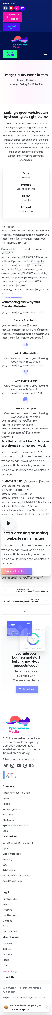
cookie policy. (23, 1009)
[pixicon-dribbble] (25, 765)
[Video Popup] (8, 523)
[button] (12, 17)
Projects (31, 80)
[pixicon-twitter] (6, 765)
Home (19, 80)
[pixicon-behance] (31, 765)
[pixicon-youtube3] (19, 765)
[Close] (46, 1007)
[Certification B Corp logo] (11, 775)
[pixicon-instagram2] (12, 765)
